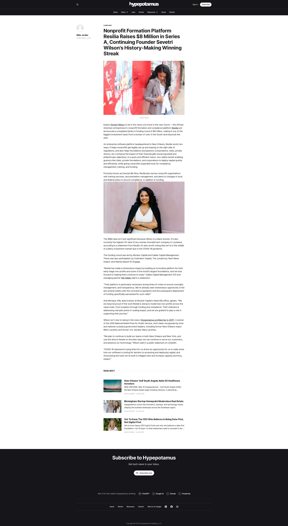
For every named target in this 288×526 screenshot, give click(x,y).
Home (115, 12)
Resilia (175, 128)
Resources (151, 12)
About (163, 12)
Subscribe (206, 4)
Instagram (177, 507)
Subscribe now (146, 473)
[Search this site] (77, 4)
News (123, 12)
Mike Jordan (82, 35)
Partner (172, 12)
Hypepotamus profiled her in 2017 (157, 320)
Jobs (133, 12)
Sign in (195, 4)
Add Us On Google (154, 507)
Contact (141, 507)
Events (141, 12)
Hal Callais (126, 278)
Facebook (171, 507)
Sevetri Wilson (118, 125)
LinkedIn (166, 507)
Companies (108, 25)
